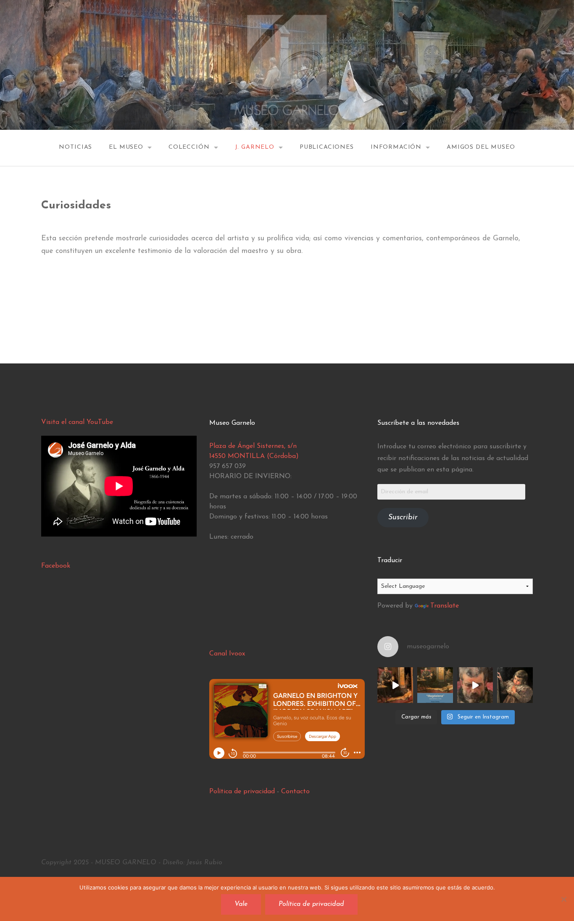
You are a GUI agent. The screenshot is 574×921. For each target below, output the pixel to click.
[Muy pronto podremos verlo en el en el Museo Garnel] (475, 685)
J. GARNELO (254, 147)
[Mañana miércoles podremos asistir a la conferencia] (435, 685)
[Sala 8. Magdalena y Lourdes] (395, 685)
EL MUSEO (126, 147)
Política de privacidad (242, 791)
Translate (444, 606)
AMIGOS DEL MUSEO (481, 147)
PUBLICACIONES (327, 147)
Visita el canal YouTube (77, 422)
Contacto (295, 791)
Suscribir (403, 517)
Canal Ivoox (227, 653)
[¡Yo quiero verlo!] (515, 685)
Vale (241, 904)
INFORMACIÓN (396, 147)
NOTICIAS (75, 147)
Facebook (55, 566)
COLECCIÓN (189, 147)
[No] (563, 899)
